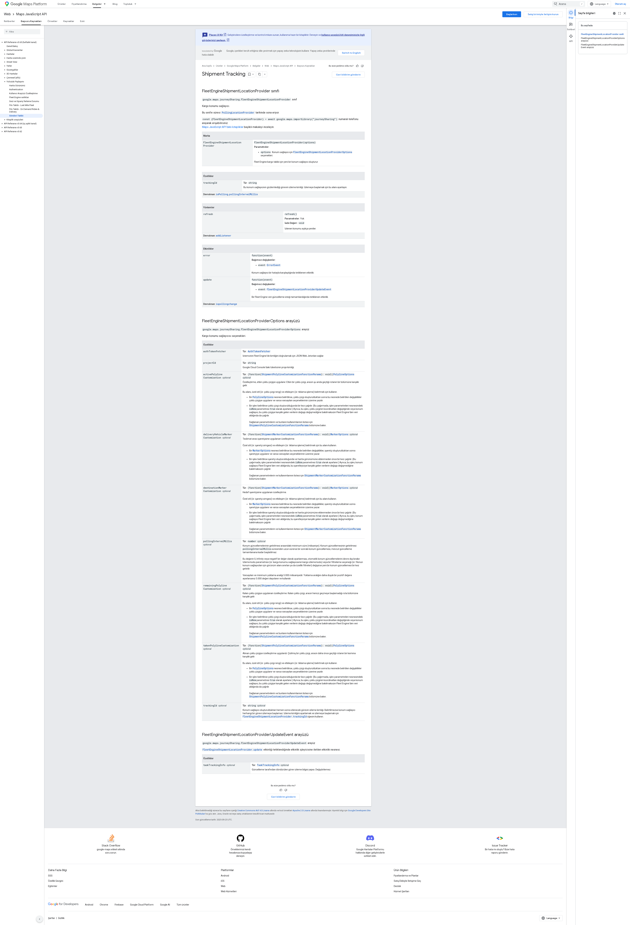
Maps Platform (35, 4)
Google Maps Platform (237, 66)
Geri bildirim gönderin (348, 74)
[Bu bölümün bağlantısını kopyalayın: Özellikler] (217, 176)
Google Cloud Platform (142, 904)
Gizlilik (61, 918)
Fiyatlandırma (79, 3)
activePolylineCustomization (212, 376)
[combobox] (568, 4)
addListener (223, 235)
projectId (209, 362)
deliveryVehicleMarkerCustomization (217, 436)
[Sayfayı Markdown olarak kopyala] (260, 74)
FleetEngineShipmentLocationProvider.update (232, 749)
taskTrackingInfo (214, 765)
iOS (222, 881)
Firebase (119, 904)
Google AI (165, 904)
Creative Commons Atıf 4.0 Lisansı (253, 810)
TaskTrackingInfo (268, 765)
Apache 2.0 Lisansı (301, 810)
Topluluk (127, 3)
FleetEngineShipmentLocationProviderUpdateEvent (299, 289)
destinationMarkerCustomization (215, 489)
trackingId (210, 182)
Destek (397, 886)
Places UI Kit (216, 35)
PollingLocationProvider (238, 112)
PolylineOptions (343, 374)
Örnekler (52, 21)
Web (7, 14)
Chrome (104, 904)
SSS (50, 875)
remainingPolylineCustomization (215, 587)
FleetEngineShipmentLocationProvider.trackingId (275, 716)
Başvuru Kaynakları (31, 21)
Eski (82, 21)
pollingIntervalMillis (243, 194)
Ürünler (62, 3)
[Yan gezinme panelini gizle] (39, 919)
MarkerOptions (339, 434)
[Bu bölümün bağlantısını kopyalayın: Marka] (213, 136)
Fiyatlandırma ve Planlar (406, 875)
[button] (21, 42)
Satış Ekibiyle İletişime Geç (407, 881)
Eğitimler (52, 886)
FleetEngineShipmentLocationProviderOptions (322, 152)
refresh (208, 214)
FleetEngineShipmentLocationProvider (236, 91)
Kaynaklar (68, 21)
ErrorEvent (273, 265)
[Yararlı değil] (362, 65)
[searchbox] (22, 31)
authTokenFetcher (214, 351)
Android (225, 875)
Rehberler (9, 21)
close (625, 13)
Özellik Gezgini (55, 881)
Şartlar (51, 918)
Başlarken (511, 14)
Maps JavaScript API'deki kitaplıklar (222, 127)
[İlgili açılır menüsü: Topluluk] (136, 4)
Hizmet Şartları (401, 891)
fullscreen (619, 13)
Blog (115, 3)
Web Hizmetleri (229, 891)
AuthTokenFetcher (259, 351)
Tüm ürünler (183, 904)
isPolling (222, 194)
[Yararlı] (357, 65)
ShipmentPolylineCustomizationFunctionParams (291, 374)
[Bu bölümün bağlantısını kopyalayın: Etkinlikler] (217, 249)
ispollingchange (226, 303)
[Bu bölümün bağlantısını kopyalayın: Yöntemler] (217, 208)
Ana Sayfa (207, 66)
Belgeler (97, 3)
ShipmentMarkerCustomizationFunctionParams (290, 434)
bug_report (614, 13)
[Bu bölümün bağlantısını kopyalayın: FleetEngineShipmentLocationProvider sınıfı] (283, 91)
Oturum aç (620, 4)
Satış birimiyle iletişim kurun (543, 14)
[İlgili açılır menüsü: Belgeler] (106, 4)
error (206, 255)
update (207, 279)
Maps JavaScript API (31, 14)
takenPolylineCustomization (221, 645)
